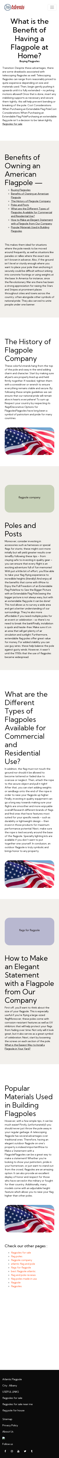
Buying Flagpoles (21, 189)
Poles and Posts (20, 204)
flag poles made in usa (24, 1278)
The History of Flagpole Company (31, 201)
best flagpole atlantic (23, 1271)
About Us (7, 1431)
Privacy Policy (10, 1425)
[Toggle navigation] (52, 7)
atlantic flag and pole (23, 1263)
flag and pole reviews (23, 1275)
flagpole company (21, 1260)
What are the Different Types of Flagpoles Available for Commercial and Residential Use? (31, 212)
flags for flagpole (21, 1267)
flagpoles (16, 1286)
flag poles (16, 1256)
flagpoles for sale (12, 123)
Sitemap (7, 1419)
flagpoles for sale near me (17, 1404)
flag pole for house (13, 1410)
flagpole (16, 1282)
